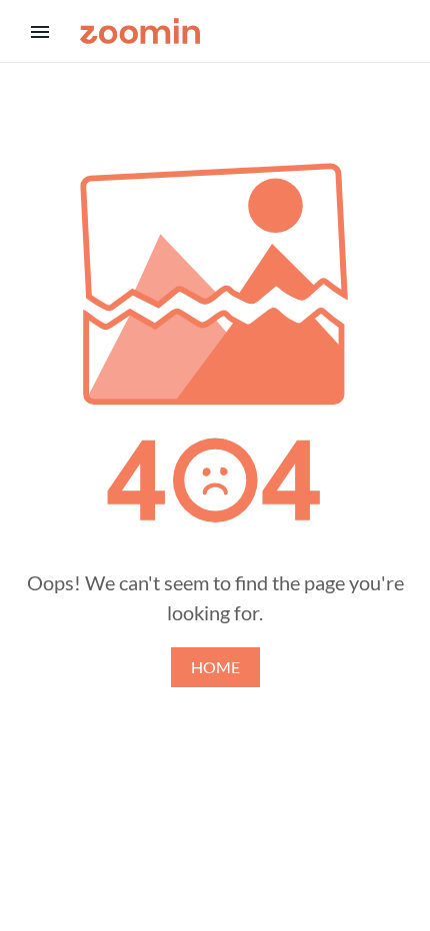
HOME (215, 666)
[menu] (40, 32)
